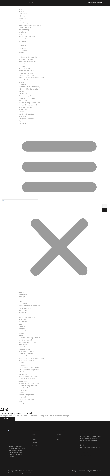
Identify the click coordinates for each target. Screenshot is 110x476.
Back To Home (8, 419)
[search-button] (104, 210)
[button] (59, 206)
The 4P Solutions (95, 471)
